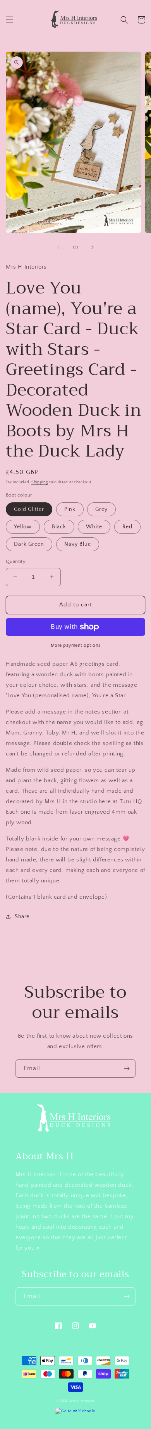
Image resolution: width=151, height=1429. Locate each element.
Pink (70, 509)
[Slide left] (58, 247)
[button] (9, 19)
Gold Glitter (29, 509)
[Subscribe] (126, 1068)
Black (59, 527)
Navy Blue (77, 544)
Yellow (23, 527)
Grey (101, 509)
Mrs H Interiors (82, 1401)
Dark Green (29, 544)
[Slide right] (92, 247)
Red (127, 527)
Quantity (16, 561)
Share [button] (22, 916)
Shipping (39, 482)
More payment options (76, 645)
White (94, 527)
